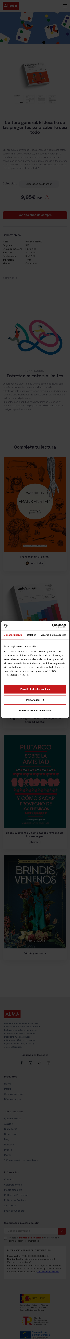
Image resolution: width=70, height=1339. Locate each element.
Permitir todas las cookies (35, 689)
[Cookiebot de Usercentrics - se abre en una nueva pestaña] (52, 626)
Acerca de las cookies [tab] (53, 634)
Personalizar (33, 699)
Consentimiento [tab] (13, 634)
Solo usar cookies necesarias (35, 710)
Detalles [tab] (31, 634)
